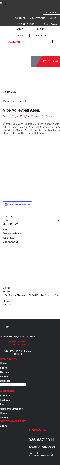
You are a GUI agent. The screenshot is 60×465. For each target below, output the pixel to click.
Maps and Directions (11, 409)
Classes (19, 35)
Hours (52, 18)
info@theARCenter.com (42, 447)
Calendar (13, 41)
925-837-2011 (26, 24)
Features (5, 400)
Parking (4, 417)
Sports (39, 29)
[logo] (3, 3)
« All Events (9, 92)
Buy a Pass (51, 12)
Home (19, 29)
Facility (41, 35)
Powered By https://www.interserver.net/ (41, 454)
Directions (38, 18)
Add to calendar (18, 204)
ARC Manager (52, 24)
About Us (5, 395)
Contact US (21, 18)
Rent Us (4, 404)
